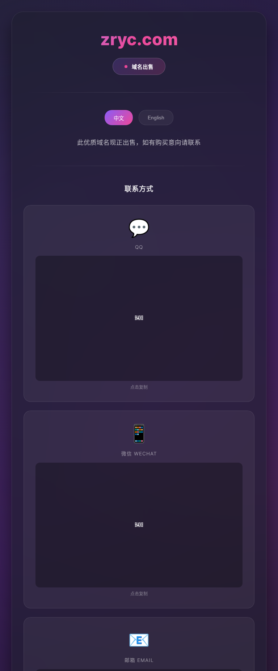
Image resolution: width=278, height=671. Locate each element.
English (156, 117)
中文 (119, 118)
